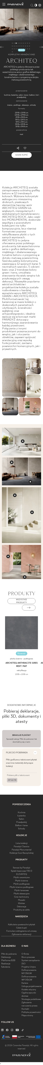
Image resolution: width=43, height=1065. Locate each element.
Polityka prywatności (31, 1012)
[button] (2, 47)
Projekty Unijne (29, 967)
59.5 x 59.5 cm (21, 122)
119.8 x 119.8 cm (21, 113)
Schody (21, 828)
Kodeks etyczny (29, 989)
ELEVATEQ (21, 874)
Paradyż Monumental (21, 850)
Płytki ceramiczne (21, 877)
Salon (21, 819)
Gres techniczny (21, 897)
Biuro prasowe (28, 957)
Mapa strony (27, 1015)
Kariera (25, 983)
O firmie (25, 954)
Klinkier (21, 903)
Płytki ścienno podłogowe (21, 887)
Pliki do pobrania (9, 954)
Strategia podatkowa (31, 999)
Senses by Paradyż (21, 868)
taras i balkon (29, 95)
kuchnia (7, 95)
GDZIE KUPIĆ (21, 155)
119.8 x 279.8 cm (21, 115)
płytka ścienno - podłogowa (21, 659)
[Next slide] (28, 607)
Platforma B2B (8, 960)
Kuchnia (21, 812)
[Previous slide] (14, 607)
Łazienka (21, 816)
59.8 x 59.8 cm (22, 126)
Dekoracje (21, 906)
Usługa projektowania (32, 986)
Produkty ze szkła (21, 910)
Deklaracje (6, 957)
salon (21, 95)
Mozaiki (21, 900)
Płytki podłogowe (21, 884)
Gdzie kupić (21, 928)
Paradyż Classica (21, 846)
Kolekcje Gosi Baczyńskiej (21, 853)
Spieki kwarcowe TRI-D (21, 871)
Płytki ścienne (21, 881)
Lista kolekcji (21, 843)
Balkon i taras (21, 825)
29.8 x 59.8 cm (22, 117)
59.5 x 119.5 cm (21, 120)
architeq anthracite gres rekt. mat (21, 665)
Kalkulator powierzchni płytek (21, 924)
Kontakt (25, 1009)
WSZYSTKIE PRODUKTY (21, 601)
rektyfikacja (21, 670)
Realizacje (5, 963)
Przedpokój (21, 822)
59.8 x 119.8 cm (21, 124)
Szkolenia (5, 967)
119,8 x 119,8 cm (21, 674)
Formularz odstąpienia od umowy (21, 931)
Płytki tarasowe (21, 890)
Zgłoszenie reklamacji (21, 934)
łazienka (14, 95)
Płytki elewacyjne (22, 893)
